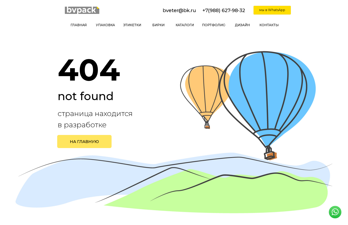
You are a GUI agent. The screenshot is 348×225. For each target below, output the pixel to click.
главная (78, 25)
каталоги (185, 25)
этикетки (132, 25)
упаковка (105, 25)
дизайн (242, 25)
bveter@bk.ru (179, 10)
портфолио (213, 25)
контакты (269, 25)
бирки (158, 25)
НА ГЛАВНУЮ (84, 141)
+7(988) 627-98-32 (223, 10)
